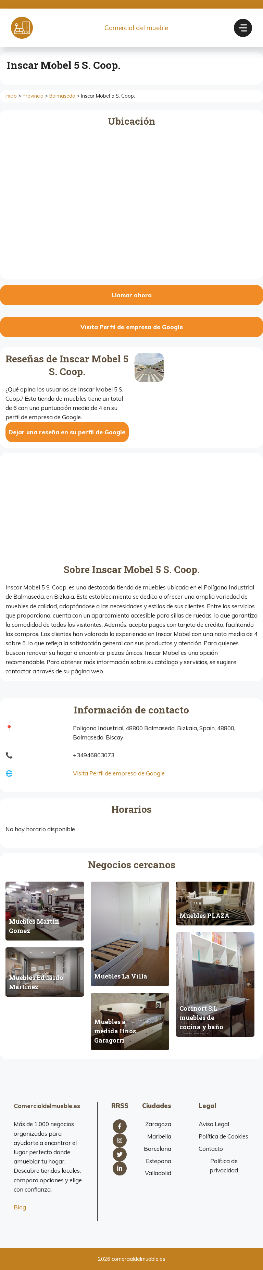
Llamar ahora (132, 295)
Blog (20, 1207)
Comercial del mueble (136, 28)
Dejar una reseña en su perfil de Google (67, 432)
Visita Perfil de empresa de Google (131, 327)
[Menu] (243, 28)
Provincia (33, 96)
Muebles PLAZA (204, 915)
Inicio (11, 96)
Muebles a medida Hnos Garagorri (115, 1031)
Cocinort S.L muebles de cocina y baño (201, 1017)
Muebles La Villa (120, 976)
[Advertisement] (131, 510)
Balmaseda (62, 96)
